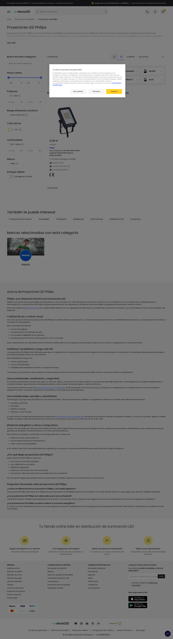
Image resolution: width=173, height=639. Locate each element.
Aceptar (114, 91)
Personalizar (78, 91)
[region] (87, 81)
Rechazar (96, 91)
